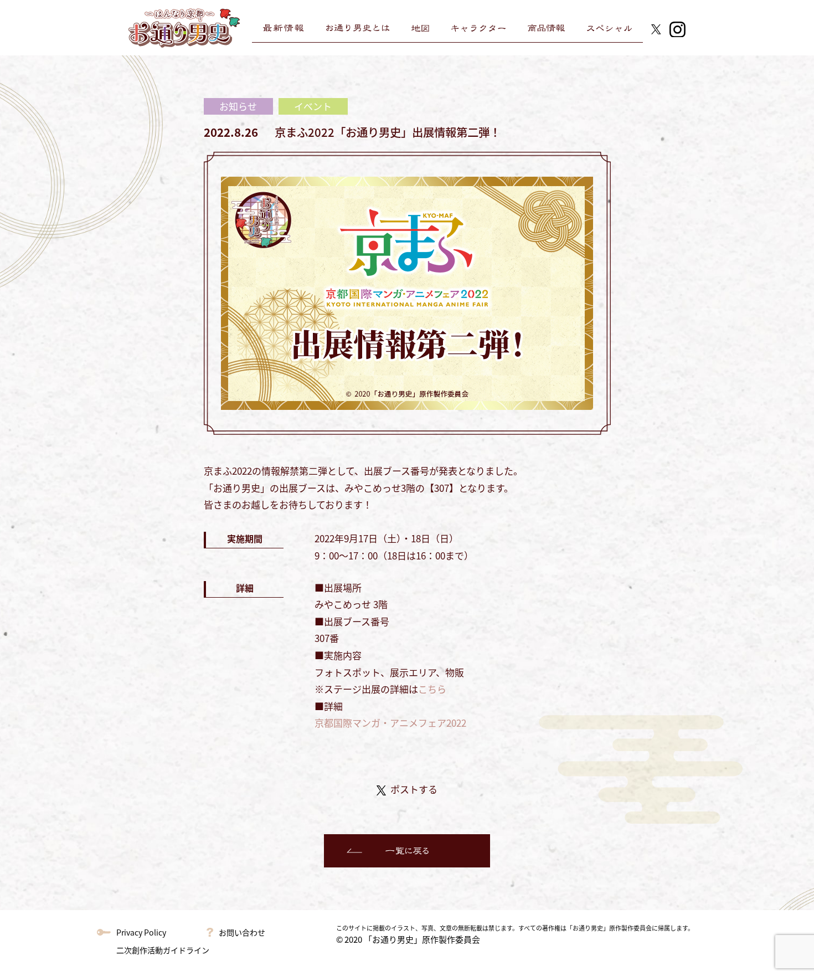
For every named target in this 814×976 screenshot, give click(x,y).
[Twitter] (656, 27)
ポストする (413, 789)
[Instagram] (677, 27)
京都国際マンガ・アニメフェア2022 (390, 723)
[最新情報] (283, 28)
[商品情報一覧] (546, 28)
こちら (432, 689)
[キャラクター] (478, 28)
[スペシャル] (609, 28)
